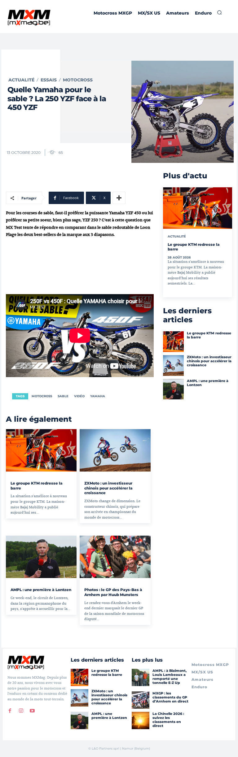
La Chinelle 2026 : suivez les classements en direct (168, 719)
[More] (119, 198)
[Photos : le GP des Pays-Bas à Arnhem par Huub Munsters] (115, 557)
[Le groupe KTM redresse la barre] (41, 450)
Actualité (21, 80)
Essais (49, 80)
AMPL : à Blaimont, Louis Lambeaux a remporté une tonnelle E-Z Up (169, 676)
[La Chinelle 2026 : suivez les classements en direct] (140, 720)
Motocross (78, 80)
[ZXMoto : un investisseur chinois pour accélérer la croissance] (115, 450)
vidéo (79, 396)
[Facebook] (9, 710)
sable (63, 396)
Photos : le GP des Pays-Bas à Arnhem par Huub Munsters (113, 592)
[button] (219, 12)
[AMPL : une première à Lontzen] (41, 557)
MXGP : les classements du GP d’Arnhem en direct (170, 697)
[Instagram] (21, 710)
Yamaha (97, 396)
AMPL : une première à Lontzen (41, 589)
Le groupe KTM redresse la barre (209, 335)
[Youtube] (32, 710)
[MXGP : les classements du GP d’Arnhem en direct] (140, 700)
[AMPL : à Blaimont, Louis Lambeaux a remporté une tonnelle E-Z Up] (140, 677)
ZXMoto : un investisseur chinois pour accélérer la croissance (108, 488)
